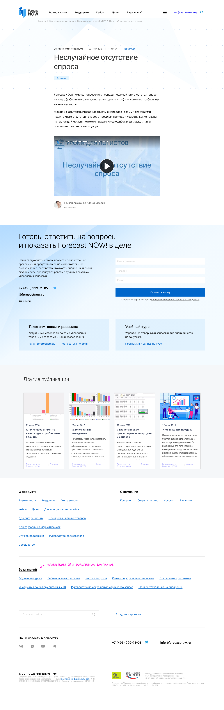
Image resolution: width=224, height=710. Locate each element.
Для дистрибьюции (31, 518)
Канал (41, 343)
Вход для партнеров (128, 614)
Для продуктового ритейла (61, 509)
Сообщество (27, 544)
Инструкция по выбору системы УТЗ (42, 587)
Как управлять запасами (61, 21)
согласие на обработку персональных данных (175, 299)
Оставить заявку (160, 292)
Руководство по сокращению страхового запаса (102, 587)
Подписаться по (74, 343)
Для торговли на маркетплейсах (39, 526)
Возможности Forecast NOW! (91, 21)
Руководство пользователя (66, 535)
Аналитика (61, 78)
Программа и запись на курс (143, 343)
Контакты (126, 500)
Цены (115, 12)
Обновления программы (175, 578)
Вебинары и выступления (64, 578)
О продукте (28, 492)
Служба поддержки (31, 535)
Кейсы (100, 12)
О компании (129, 492)
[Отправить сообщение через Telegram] (201, 12)
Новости (169, 500)
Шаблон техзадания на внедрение (161, 587)
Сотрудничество (147, 500)
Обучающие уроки (30, 578)
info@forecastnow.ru (175, 642)
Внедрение (82, 12)
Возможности (58, 12)
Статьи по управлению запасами (133, 578)
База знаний (134, 12)
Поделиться (129, 48)
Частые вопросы (96, 578)
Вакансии (186, 500)
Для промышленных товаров (67, 518)
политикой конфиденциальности (75, 679)
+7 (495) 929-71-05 (185, 12)
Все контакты (25, 301)
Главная (42, 21)
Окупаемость (69, 500)
